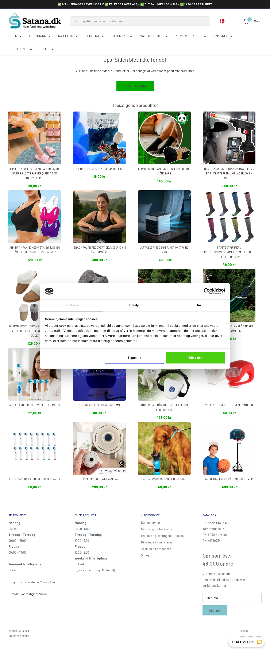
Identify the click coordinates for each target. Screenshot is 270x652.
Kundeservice (150, 522)
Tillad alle (195, 357)
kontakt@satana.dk (34, 594)
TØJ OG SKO (119, 36)
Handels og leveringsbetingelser (163, 536)
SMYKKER (221, 36)
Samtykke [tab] (72, 305)
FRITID (44, 49)
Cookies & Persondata (156, 549)
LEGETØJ (92, 36)
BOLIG (12, 36)
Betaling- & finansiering (157, 542)
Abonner (215, 610)
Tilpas (132, 357)
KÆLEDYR (65, 36)
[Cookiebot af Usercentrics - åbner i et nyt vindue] (206, 291)
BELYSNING (37, 36)
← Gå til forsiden (135, 86)
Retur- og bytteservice (156, 529)
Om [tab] (198, 305)
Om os (145, 555)
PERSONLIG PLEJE (188, 36)
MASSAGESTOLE (151, 36)
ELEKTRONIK (18, 49)
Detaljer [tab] (135, 305)
